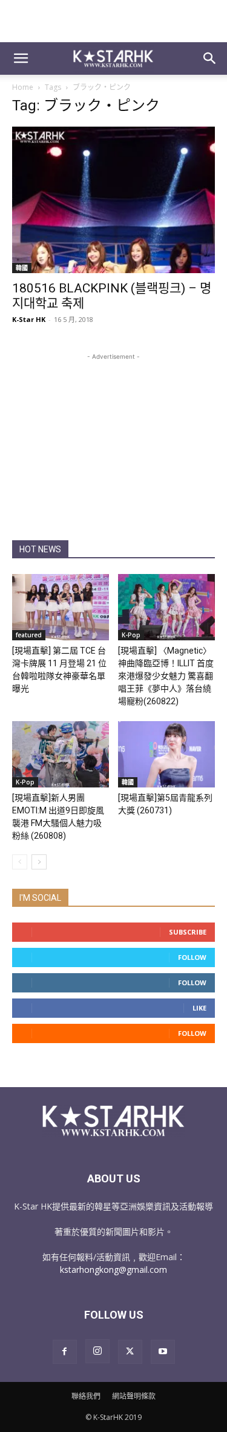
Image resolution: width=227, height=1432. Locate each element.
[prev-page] (19, 861)
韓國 (22, 267)
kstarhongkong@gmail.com (113, 1269)
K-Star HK (28, 319)
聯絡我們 (85, 1396)
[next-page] (39, 861)
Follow (192, 957)
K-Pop (131, 635)
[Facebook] (65, 1352)
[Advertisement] (114, 21)
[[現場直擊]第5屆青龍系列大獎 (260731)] (166, 754)
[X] (130, 1352)
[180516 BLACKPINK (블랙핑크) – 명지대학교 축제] (113, 200)
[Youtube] (163, 1352)
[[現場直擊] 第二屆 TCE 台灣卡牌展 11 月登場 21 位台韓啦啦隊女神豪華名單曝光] (60, 607)
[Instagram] (97, 1351)
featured (29, 635)
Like (199, 1007)
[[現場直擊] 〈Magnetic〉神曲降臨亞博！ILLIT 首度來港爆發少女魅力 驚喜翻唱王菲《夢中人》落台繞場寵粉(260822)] (166, 607)
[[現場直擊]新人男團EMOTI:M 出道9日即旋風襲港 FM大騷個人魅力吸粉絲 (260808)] (60, 754)
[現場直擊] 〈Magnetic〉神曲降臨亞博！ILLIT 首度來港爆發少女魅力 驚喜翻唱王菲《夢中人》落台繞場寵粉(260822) (166, 676)
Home (22, 87)
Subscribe (187, 931)
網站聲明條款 (134, 1396)
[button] (20, 58)
